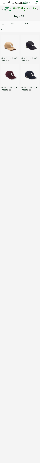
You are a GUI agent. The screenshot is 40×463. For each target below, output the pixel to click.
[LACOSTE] (19, 3)
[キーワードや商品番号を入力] (30, 3)
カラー (27, 23)
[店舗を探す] (9, 3)
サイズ (13, 23)
